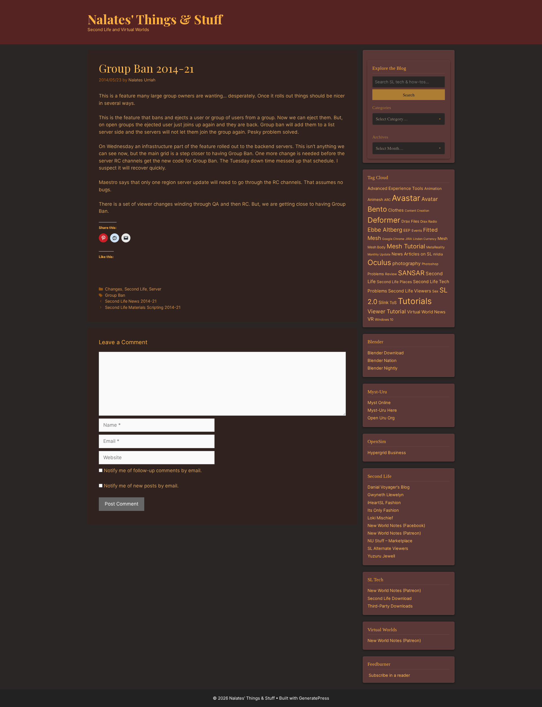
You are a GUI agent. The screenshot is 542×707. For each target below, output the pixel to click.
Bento (377, 209)
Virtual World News (426, 312)
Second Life (135, 289)
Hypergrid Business (387, 452)
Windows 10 (384, 320)
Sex (435, 291)
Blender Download (386, 352)
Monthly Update (379, 254)
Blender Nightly (382, 368)
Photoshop (430, 264)
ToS (393, 302)
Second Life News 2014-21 (131, 301)
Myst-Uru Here (382, 410)
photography (406, 263)
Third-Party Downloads (390, 606)
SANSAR (411, 273)
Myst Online (379, 402)
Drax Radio (428, 222)
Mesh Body (377, 247)
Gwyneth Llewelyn (386, 494)
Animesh (375, 199)
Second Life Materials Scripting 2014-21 (143, 307)
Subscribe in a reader (389, 675)
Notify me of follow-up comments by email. (153, 470)
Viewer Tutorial (387, 311)
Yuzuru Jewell (381, 556)
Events (417, 231)
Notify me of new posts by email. (141, 486)
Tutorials (415, 301)
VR (371, 319)
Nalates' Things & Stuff (155, 18)
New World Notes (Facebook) (396, 525)
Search (408, 94)
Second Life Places (394, 281)
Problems (376, 274)
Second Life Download (390, 598)
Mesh (442, 238)
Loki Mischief (380, 518)
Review (391, 274)
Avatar (429, 199)
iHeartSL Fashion (384, 502)
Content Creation (417, 210)
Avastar (406, 198)
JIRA (408, 239)
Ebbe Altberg (385, 229)
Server (155, 289)
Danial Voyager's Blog (389, 487)
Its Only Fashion (383, 510)
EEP (406, 230)
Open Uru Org (381, 417)
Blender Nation (382, 360)
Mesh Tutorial (406, 246)
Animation (433, 188)
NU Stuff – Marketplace (390, 540)
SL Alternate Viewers (388, 548)
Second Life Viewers (409, 291)
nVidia (438, 254)
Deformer (384, 220)
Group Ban (115, 295)
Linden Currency (424, 239)
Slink (383, 302)
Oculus (379, 262)
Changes (113, 289)
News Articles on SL (412, 254)
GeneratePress (314, 698)
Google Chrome (393, 239)
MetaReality (435, 247)
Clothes (396, 210)
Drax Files (410, 221)
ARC (387, 200)
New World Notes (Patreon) (394, 533)
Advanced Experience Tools (395, 188)
